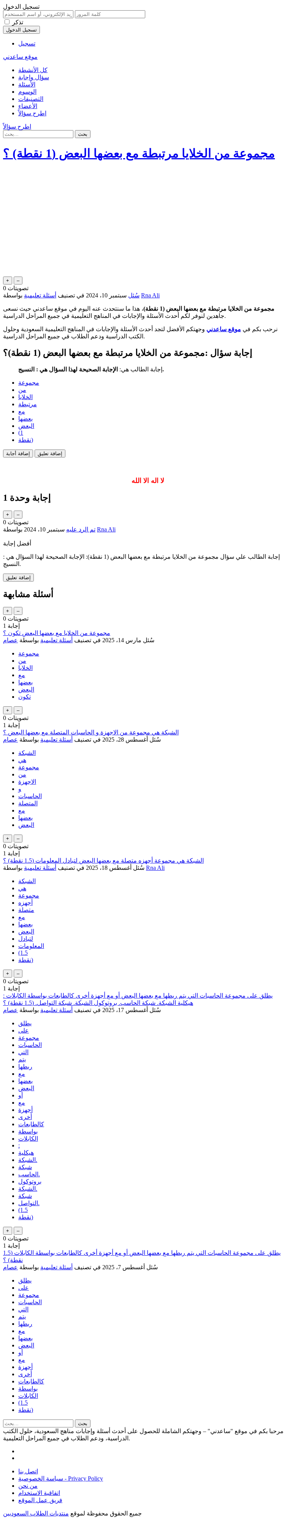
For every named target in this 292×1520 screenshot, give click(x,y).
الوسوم (27, 91)
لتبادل (25, 938)
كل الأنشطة (33, 70)
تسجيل (26, 43)
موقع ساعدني (20, 56)
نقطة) (25, 440)
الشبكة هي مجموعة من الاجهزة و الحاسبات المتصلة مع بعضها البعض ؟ (91, 732)
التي (23, 1052)
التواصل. (29, 1203)
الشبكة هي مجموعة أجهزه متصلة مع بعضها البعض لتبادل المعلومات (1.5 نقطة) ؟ (103, 860)
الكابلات (28, 1138)
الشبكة (27, 753)
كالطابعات (31, 1124)
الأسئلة (26, 84)
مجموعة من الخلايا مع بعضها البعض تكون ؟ (56, 633)
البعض (26, 426)
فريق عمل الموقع (40, 1500)
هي (22, 760)
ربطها (25, 1066)
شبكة (25, 1167)
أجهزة (25, 1110)
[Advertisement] (146, 222)
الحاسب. (29, 1174)
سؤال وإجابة (33, 77)
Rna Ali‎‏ (155, 868)
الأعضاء (27, 106)
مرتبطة (27, 404)
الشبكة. (27, 1160)
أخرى (25, 1117)
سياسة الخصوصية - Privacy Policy (60, 1478)
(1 (20, 432)
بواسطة (28, 1131)
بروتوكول (29, 1181)
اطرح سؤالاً (32, 113)
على (23, 1030)
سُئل (134, 295)
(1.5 (23, 952)
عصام (10, 640)
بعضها (25, 418)
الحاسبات (30, 796)
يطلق (25, 1023)
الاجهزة (27, 781)
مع (21, 411)
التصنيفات (30, 99)
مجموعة (28, 382)
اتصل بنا (28, 1471)
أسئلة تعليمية (40, 295)
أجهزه (25, 902)
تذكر (17, 22)
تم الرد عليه (80, 529)
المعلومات (31, 946)
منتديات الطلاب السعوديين (36, 1513)
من (22, 390)
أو (20, 1095)
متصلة (26, 910)
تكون (24, 696)
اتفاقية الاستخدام (39, 1493)
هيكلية (26, 1152)
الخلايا (25, 397)
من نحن (28, 1485)
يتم (22, 1059)
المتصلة (28, 803)
